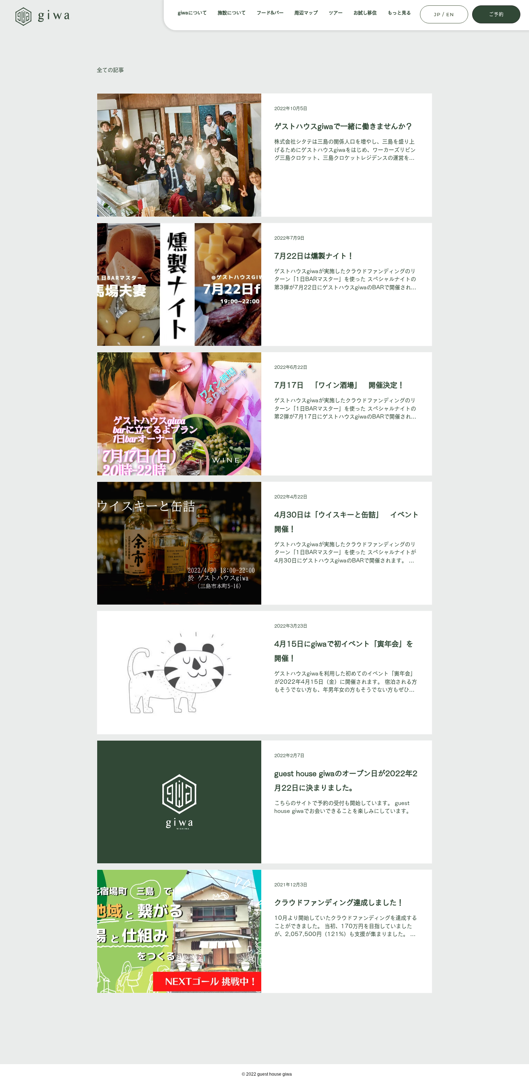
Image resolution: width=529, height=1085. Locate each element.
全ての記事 (110, 70)
